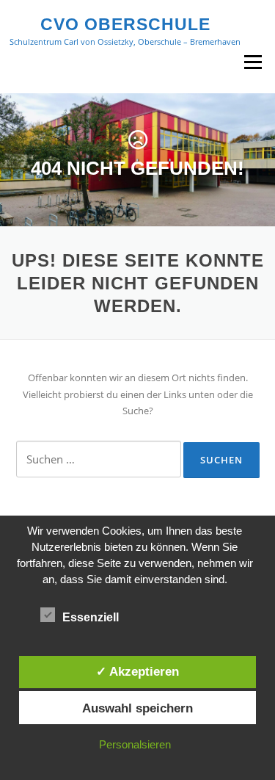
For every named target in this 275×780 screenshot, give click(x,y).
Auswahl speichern (137, 708)
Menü (252, 61)
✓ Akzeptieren (137, 671)
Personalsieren (135, 744)
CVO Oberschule (125, 23)
